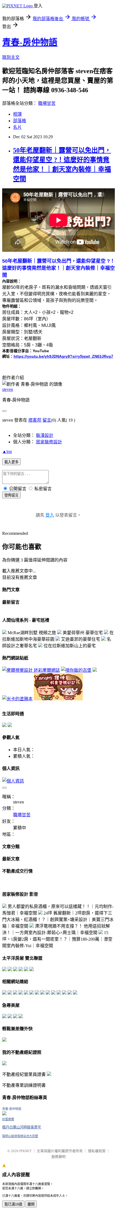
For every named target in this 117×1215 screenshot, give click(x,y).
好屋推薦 (8, 1119)
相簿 (17, 114)
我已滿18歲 (13, 1204)
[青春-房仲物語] (4, 1114)
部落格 (19, 120)
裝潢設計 (44, 435)
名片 (17, 127)
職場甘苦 (47, 103)
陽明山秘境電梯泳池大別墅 (20, 1136)
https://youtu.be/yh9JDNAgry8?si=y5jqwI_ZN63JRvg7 (63, 356)
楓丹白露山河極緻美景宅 (21, 1127)
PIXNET (25, 1151)
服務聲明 (58, 1157)
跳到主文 (11, 57)
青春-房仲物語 (29, 42)
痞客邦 (34, 420)
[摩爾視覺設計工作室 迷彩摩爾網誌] (31, 670)
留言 (46, 420)
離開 (31, 1204)
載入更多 (11, 462)
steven (7, 389)
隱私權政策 (97, 1151)
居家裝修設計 (49, 442)
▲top (7, 451)
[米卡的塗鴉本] (17, 699)
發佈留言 (11, 495)
